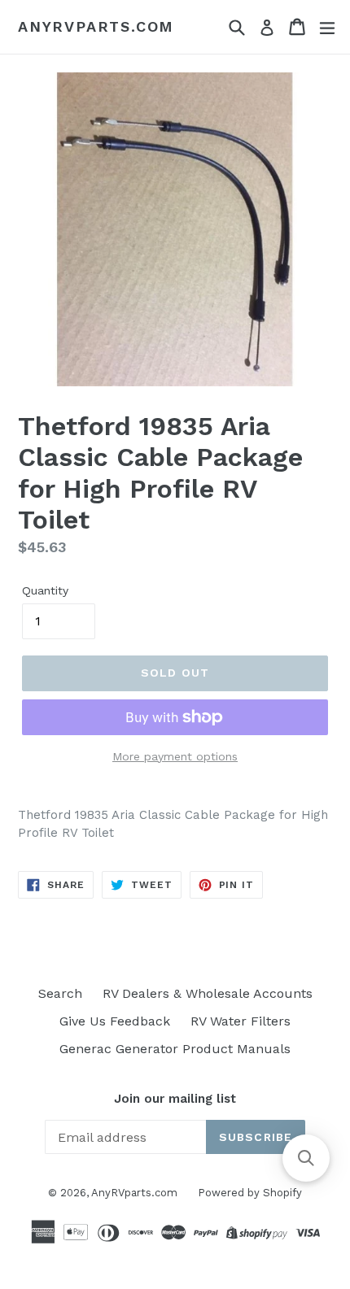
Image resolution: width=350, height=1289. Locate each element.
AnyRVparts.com (96, 26)
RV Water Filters (240, 1021)
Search (60, 993)
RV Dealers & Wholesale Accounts (208, 993)
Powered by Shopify (250, 1193)
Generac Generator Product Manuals (175, 1048)
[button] (306, 1158)
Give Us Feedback (114, 1021)
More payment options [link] (175, 756)
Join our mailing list (175, 1098)
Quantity (45, 590)
